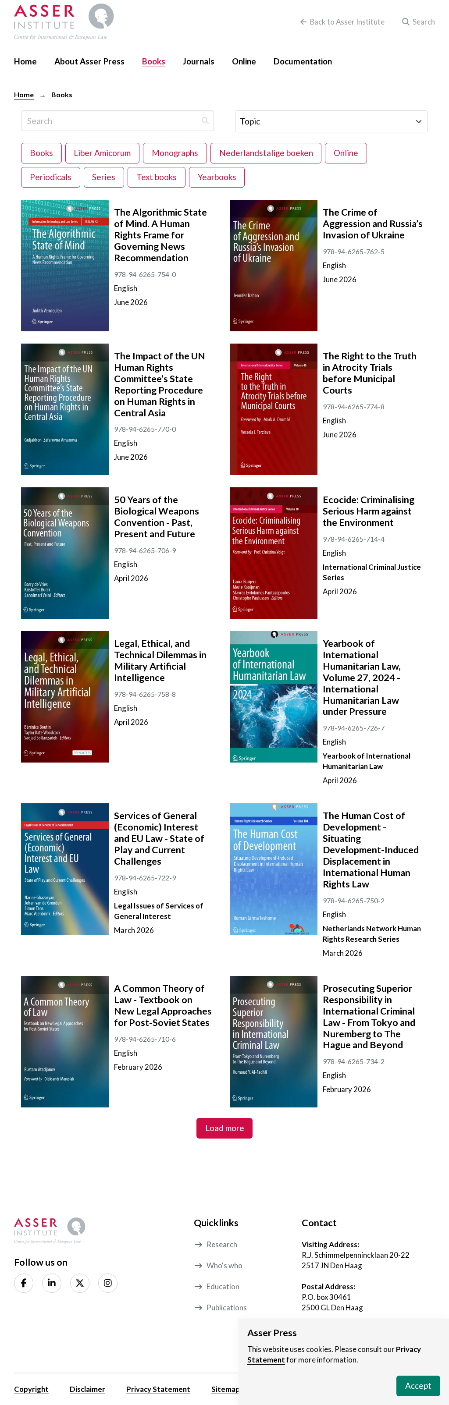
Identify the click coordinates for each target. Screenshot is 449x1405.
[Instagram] (108, 1283)
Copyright (31, 1389)
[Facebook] (23, 1283)
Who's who (224, 1265)
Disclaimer (87, 1389)
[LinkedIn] (51, 1283)
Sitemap (225, 1389)
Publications (227, 1307)
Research (222, 1244)
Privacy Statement (158, 1389)
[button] (417, 22)
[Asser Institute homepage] (64, 22)
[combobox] (331, 121)
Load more (224, 1128)
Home (24, 94)
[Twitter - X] (79, 1283)
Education (223, 1286)
